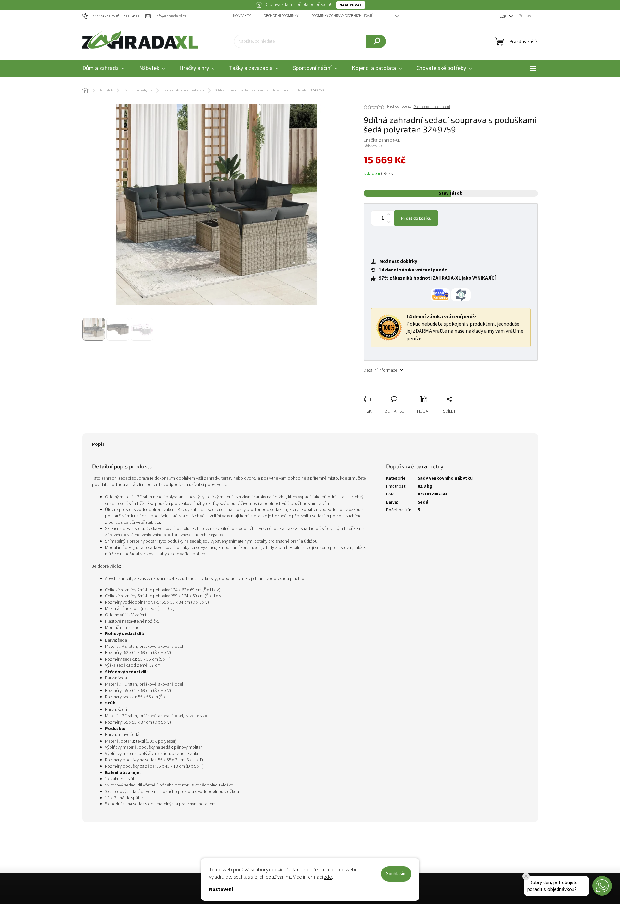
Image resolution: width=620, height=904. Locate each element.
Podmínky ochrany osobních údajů (342, 16)
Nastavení (221, 889)
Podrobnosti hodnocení (432, 107)
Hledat (376, 41)
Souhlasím (396, 873)
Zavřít (403, 392)
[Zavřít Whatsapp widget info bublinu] (526, 876)
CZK (503, 16)
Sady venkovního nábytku (445, 478)
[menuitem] (103, 68)
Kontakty (242, 16)
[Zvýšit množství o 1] (389, 214)
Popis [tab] (98, 444)
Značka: (382, 140)
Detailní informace (380, 370)
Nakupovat (350, 5)
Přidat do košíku (416, 218)
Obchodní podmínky (281, 16)
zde (328, 877)
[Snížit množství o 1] (389, 222)
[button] (602, 886)
